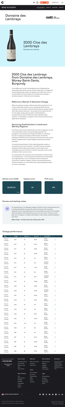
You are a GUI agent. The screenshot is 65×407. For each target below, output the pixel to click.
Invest (44, 2)
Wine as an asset (34, 361)
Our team (32, 374)
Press (31, 380)
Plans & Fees (21, 369)
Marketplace (55, 2)
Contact (32, 381)
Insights (48, 7)
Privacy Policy (45, 376)
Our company (33, 372)
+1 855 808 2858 (7, 361)
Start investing (22, 373)
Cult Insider (45, 369)
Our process (21, 363)
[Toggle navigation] (62, 2)
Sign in (19, 387)
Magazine (55, 7)
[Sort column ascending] (10, 236)
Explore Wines (40, 7)
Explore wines (46, 361)
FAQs (31, 378)
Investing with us (22, 361)
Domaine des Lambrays (15, 17)
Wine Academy (46, 359)
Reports (61, 7)
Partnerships (33, 376)
